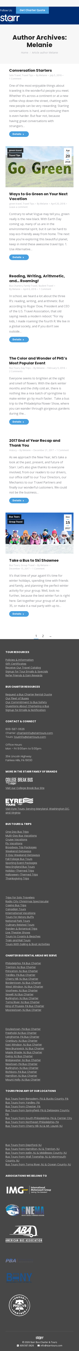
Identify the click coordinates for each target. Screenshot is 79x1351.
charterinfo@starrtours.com (35, 733)
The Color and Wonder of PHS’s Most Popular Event (38, 361)
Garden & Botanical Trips (21, 928)
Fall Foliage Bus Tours (19, 859)
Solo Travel (15, 75)
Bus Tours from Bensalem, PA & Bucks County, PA (37, 1099)
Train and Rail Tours (18, 940)
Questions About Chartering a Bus (27, 706)
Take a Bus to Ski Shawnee (34, 560)
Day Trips (26, 368)
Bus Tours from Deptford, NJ (24, 1145)
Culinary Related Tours (20, 925)
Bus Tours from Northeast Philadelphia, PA (32, 1122)
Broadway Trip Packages (21, 847)
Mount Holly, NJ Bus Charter (23, 1079)
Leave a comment (18, 207)
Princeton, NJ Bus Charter (22, 971)
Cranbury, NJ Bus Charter (21, 1041)
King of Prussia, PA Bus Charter (25, 1006)
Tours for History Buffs (20, 917)
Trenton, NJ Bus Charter (21, 967)
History (13, 450)
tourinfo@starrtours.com (30, 737)
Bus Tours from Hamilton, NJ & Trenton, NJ (33, 1149)
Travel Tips (27, 75)
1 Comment (15, 78)
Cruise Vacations (16, 839)
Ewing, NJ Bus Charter (19, 1056)
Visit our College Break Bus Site (25, 788)
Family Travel (30, 285)
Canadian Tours (16, 909)
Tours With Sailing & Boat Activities (28, 944)
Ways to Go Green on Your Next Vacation (38, 196)
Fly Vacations (14, 843)
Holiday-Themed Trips (20, 871)
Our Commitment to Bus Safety (26, 702)
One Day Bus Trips (17, 832)
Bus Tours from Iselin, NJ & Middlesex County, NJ (36, 1153)
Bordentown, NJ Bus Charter (23, 983)
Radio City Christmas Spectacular (27, 901)
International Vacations (20, 913)
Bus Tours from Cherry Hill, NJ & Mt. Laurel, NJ (34, 1126)
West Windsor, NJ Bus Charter (24, 986)
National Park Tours (18, 921)
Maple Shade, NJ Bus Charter (24, 1052)
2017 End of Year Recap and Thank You (34, 443)
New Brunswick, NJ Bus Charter (25, 1048)
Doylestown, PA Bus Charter (23, 1029)
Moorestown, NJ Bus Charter (23, 1010)
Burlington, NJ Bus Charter (22, 998)
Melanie (39, 44)
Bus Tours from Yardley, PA (23, 1102)
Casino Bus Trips (16, 905)
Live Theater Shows (18, 932)
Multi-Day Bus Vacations (21, 835)
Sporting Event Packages (21, 863)
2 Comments (15, 371)
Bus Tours (14, 368)
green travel (15, 150)
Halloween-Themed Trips (22, 874)
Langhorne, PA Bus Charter (22, 1037)
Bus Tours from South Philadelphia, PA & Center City (39, 1118)
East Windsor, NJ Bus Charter (24, 1044)
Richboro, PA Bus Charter (21, 1072)
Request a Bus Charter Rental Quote (29, 694)
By (41, 75)
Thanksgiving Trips (17, 878)
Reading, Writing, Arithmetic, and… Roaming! (37, 278)
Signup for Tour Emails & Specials (27, 671)
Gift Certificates (16, 664)
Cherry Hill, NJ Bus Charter (22, 979)
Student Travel (45, 285)
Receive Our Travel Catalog (23, 667)
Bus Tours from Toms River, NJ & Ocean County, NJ (38, 1164)
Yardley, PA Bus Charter (20, 975)
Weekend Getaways (18, 851)
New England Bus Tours (20, 867)
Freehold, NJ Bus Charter (21, 1033)
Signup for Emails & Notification (26, 710)
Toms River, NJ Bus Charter (23, 1002)
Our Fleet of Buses (17, 698)
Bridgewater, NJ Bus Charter (23, 1060)
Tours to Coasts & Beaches (23, 936)
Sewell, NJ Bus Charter (19, 994)
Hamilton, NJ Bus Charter (21, 1076)
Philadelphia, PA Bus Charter (23, 963)
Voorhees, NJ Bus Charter (22, 990)
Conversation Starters (30, 70)
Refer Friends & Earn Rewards (24, 675)
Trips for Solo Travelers (20, 897)
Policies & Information (20, 660)
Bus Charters (16, 285)
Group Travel (15, 522)
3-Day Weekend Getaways (23, 855)
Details (16, 134)
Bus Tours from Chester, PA (23, 1106)
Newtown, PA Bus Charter (21, 1064)
